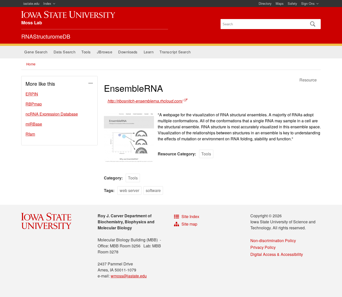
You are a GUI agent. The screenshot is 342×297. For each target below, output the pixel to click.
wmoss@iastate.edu (129, 276)
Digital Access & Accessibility (276, 254)
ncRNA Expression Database (52, 114)
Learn (149, 51)
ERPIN (32, 94)
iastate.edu (31, 3)
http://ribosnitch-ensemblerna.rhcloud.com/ (145, 101)
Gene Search (36, 51)
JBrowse (104, 51)
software (153, 190)
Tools (86, 51)
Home (31, 63)
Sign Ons (308, 3)
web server (129, 190)
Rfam (30, 134)
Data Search (65, 51)
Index (47, 3)
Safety (292, 3)
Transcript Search (175, 51)
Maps (280, 3)
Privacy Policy (263, 247)
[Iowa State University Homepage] (68, 14)
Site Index (190, 216)
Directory (265, 3)
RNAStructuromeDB (45, 36)
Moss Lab (31, 22)
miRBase (34, 124)
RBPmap (34, 104)
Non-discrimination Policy (273, 240)
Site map (189, 224)
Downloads (128, 51)
